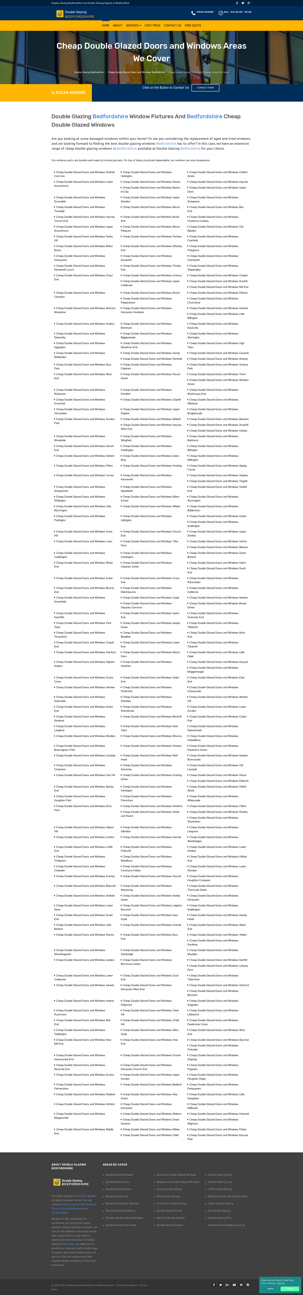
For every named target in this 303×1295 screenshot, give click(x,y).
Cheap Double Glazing (169, 1189)
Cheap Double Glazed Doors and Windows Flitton (84, 465)
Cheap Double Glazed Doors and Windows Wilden (151, 506)
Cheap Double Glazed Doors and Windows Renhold (152, 358)
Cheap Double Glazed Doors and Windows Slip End (219, 1039)
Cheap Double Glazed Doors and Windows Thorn (217, 374)
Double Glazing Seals (220, 1174)
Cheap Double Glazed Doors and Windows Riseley (218, 812)
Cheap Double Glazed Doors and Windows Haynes (218, 181)
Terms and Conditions (126, 1285)
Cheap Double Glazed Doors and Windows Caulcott (219, 353)
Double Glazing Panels (169, 1210)
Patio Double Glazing (168, 1196)
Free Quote (193, 25)
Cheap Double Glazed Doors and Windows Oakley (218, 430)
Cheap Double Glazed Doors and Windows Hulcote (152, 925)
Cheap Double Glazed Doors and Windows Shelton (85, 323)
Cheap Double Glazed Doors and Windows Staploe (218, 475)
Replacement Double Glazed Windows (178, 1182)
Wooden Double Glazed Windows (124, 1217)
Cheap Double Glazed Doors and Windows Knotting (152, 465)
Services (132, 25)
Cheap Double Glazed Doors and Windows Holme (218, 541)
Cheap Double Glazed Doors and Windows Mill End (218, 287)
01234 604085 (205, 12)
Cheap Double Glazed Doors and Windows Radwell (85, 1094)
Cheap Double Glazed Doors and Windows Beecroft (86, 885)
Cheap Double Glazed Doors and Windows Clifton (217, 806)
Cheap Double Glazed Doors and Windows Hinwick (152, 745)
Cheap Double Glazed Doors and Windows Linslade (85, 755)
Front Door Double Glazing (172, 1203)
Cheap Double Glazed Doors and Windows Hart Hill (85, 775)
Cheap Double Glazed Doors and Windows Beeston (219, 419)
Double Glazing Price (219, 1217)
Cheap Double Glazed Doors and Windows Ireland (85, 1000)
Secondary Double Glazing (120, 1210)
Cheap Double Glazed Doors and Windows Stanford (86, 652)
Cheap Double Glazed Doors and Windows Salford (85, 455)
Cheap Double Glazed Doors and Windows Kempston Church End (146, 1067)
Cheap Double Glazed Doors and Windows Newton (218, 597)
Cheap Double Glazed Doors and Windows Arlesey (218, 358)
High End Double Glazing (171, 1217)
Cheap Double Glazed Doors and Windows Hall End (219, 985)
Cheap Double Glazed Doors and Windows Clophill (152, 399)
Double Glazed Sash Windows (122, 1203)
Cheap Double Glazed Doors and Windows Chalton (218, 275)
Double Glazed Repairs (118, 1189)
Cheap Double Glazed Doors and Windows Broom (151, 292)
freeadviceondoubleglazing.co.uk (226, 1225)
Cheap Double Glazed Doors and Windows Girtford (85, 1104)
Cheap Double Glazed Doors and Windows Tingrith (218, 481)
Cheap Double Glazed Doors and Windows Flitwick (218, 292)
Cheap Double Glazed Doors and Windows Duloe (84, 578)
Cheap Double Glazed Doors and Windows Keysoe (218, 662)
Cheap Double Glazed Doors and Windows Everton (85, 876)
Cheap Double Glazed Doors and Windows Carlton (85, 837)
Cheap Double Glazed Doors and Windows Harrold (152, 837)
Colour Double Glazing (220, 1203)
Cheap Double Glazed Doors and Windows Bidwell (152, 419)
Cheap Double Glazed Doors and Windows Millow (151, 1129)
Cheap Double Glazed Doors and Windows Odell (151, 1135)
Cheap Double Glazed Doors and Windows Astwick (218, 308)
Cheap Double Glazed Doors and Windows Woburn (152, 1113)
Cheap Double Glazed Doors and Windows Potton (218, 1129)
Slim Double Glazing (219, 1210)
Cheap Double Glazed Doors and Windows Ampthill (218, 424)
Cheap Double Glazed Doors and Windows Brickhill (152, 716)
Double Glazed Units (117, 1196)
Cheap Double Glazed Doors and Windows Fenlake (152, 236)
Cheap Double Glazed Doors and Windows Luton (84, 541)
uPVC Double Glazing (220, 1189)
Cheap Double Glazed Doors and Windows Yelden (218, 934)
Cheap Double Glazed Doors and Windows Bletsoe (218, 547)
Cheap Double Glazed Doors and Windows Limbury (152, 275)
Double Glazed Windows (119, 1174)
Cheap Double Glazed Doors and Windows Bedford (152, 1084)
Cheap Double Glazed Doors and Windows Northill (218, 960)
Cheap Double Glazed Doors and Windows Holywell (219, 1113)
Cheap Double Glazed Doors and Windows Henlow (85, 687)
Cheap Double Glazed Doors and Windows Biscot (151, 207)
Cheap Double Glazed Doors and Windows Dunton (85, 1074)
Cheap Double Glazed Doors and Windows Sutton (218, 516)
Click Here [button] (281, 1283)
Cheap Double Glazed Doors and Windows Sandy (151, 353)
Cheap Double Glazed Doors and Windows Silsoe (217, 775)
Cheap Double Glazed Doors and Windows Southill (218, 281)
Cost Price (152, 25)
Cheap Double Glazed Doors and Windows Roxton (85, 934)
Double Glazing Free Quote (121, 1225)
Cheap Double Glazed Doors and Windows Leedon (85, 960)
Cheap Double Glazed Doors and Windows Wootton (85, 736)
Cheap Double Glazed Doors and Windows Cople (151, 597)
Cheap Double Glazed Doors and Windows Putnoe (152, 1055)
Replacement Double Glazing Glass (228, 1196)
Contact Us (172, 25)
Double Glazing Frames (170, 1225)
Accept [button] (290, 1289)
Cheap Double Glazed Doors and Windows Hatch (217, 562)
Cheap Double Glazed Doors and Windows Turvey (85, 475)
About (117, 25)
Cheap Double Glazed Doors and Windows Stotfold (85, 895)
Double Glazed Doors (117, 1182)
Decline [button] (271, 1289)
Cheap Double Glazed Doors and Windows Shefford (152, 806)
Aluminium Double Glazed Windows (176, 1174)
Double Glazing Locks (220, 1182)
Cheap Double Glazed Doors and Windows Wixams (152, 736)
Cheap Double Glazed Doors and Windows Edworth (219, 781)
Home (105, 25)
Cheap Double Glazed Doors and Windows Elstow (151, 181)
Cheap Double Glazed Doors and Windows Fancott (152, 876)
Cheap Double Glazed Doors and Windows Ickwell (85, 985)
